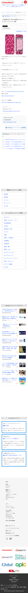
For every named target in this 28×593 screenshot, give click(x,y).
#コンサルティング (8, 255)
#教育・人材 (7, 249)
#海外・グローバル (8, 261)
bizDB (7, 425)
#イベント (6, 200)
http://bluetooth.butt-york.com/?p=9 (11, 111)
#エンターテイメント (9, 252)
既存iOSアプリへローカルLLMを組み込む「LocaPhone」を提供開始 (9, 340)
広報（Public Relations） (10, 497)
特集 (6, 499)
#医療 (5, 235)
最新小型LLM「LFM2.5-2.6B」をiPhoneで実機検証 (9, 356)
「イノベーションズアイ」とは (12, 528)
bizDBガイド (8, 485)
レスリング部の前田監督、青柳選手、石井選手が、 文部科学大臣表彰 (10, 364)
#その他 (6, 206)
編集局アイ (8, 489)
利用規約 (14, 577)
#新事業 (6, 194)
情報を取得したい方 (10, 533)
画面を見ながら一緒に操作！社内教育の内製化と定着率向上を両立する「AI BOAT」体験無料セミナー (9, 317)
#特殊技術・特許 (8, 229)
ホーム (3, 12)
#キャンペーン (7, 203)
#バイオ (6, 232)
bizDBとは (8, 487)
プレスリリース (9, 12)
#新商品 (6, 197)
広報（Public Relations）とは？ (13, 455)
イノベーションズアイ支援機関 (12, 535)
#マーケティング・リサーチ (11, 258)
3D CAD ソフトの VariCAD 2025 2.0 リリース (16, 142)
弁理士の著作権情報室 (10, 520)
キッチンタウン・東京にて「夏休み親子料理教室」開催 (9, 371)
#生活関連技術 (19, 31)
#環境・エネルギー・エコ (10, 220)
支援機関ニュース (9, 511)
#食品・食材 (7, 246)
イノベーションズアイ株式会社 (10, 585)
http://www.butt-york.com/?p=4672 (15, 91)
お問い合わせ (14, 581)
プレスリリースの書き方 (11, 438)
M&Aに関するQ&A (9, 516)
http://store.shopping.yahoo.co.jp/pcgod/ (11, 102)
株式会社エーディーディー (11, 16)
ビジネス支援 (8, 510)
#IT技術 (24, 31)
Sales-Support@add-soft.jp (9, 122)
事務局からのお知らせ (14, 579)
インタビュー (8, 492)
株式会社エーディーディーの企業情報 (16, 127)
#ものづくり (7, 217)
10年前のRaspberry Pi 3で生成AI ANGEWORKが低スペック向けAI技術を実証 (10, 310)
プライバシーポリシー (14, 576)
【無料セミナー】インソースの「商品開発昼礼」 (9, 325)
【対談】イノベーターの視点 (11, 494)
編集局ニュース (8, 491)
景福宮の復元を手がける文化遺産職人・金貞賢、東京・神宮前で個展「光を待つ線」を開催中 (9, 347)
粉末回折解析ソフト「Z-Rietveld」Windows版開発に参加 (9, 332)
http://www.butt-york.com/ (8, 96)
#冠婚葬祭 (6, 240)
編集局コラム (8, 495)
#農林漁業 (6, 243)
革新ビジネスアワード (10, 525)
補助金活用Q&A (8, 514)
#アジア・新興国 (8, 264)
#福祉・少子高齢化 (8, 237)
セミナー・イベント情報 (10, 513)
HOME (7, 481)
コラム (7, 503)
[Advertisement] (14, 167)
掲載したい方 (8, 530)
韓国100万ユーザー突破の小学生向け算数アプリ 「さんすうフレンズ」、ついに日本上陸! (10, 379)
